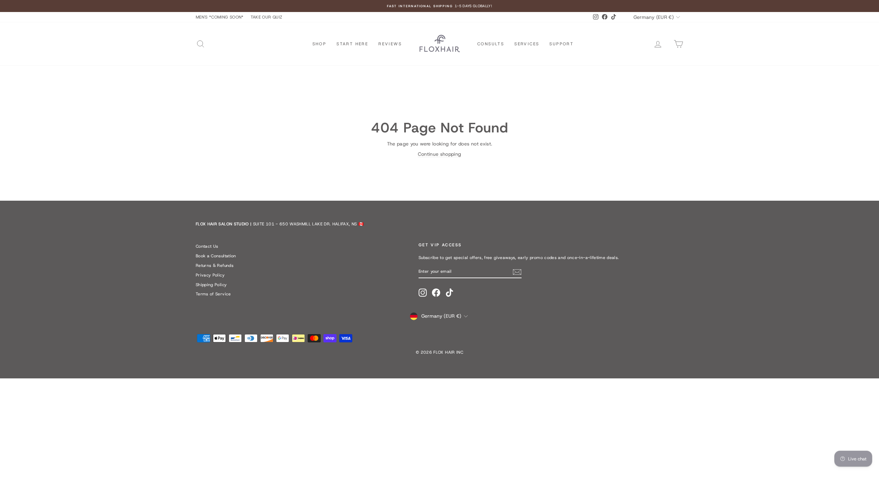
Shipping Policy (211, 284)
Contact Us (207, 246)
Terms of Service (213, 294)
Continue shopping (439, 154)
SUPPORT (561, 44)
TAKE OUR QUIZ (267, 17)
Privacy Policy (210, 275)
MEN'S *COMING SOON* (220, 17)
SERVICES (526, 44)
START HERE (352, 44)
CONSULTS (490, 44)
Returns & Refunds (214, 265)
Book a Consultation (216, 256)
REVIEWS (390, 44)
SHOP (319, 44)
